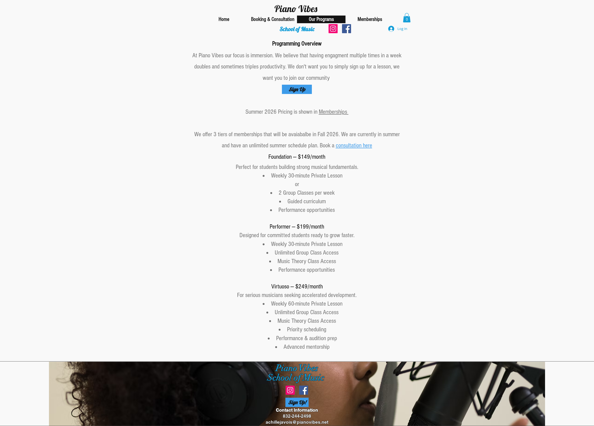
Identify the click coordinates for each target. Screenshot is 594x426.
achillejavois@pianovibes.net (297, 422)
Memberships (334, 111)
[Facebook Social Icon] (346, 28)
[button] (407, 18)
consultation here (354, 145)
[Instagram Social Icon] (333, 28)
